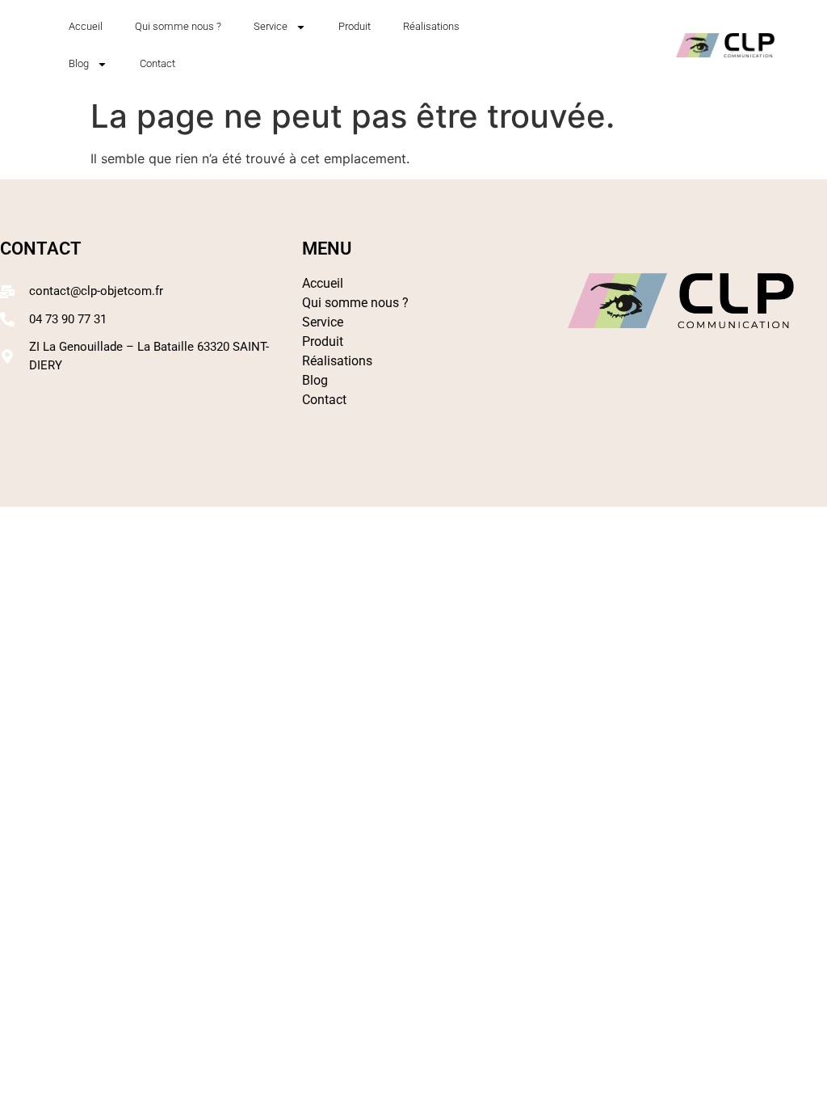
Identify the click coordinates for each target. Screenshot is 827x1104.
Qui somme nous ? (178, 26)
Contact (157, 63)
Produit (354, 26)
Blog (79, 63)
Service (271, 26)
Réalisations (431, 26)
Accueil (86, 26)
